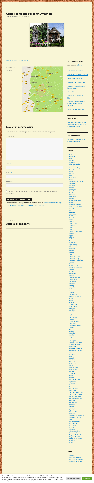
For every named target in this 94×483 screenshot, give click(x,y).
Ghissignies (72, 273)
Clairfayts (71, 218)
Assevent (71, 160)
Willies (71, 442)
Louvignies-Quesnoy (75, 325)
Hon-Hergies (73, 295)
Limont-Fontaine (74, 321)
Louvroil (71, 327)
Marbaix (71, 331)
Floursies (71, 262)
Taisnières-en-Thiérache (76, 416)
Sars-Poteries (73, 402)
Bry (70, 210)
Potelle (71, 366)
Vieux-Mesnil (73, 423)
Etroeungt (72, 248)
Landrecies (72, 308)
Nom (8, 164)
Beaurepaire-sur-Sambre (76, 181)
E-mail (9, 173)
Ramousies (72, 377)
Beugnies (71, 198)
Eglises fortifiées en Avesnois (76, 82)
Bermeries (72, 191)
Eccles (71, 235)
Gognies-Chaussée (74, 277)
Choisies (71, 216)
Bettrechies (72, 197)
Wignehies (72, 440)
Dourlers (71, 233)
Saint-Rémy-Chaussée (75, 394)
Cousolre (71, 222)
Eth (70, 246)
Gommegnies (73, 279)
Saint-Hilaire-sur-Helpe (76, 392)
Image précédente (11, 60)
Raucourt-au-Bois (74, 379)
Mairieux (71, 329)
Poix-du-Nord (73, 362)
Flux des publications (75, 457)
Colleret (71, 220)
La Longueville (73, 306)
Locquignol (72, 323)
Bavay (70, 175)
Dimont (71, 229)
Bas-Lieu (71, 174)
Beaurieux (72, 183)
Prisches (71, 371)
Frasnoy (71, 271)
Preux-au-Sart (73, 369)
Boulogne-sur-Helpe (75, 200)
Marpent (71, 337)
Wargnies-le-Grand (75, 435)
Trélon (71, 419)
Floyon (71, 264)
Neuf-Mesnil (72, 346)
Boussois (71, 208)
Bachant (71, 170)
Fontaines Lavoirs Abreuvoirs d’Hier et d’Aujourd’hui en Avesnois (76, 103)
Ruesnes (71, 387)
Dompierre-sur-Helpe (75, 231)
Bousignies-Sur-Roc (75, 204)
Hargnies (71, 285)
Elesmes (71, 241)
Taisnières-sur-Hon (75, 417)
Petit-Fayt (72, 360)
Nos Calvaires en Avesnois (75, 71)
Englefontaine (73, 243)
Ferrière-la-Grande (74, 256)
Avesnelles (72, 166)
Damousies (72, 225)
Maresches (72, 333)
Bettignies (72, 195)
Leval (70, 316)
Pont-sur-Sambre (74, 364)
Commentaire (12, 136)
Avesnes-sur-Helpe (75, 168)
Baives (71, 172)
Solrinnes (72, 414)
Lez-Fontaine (73, 318)
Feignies (71, 250)
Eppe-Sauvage (73, 245)
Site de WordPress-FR (75, 461)
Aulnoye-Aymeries (74, 164)
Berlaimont (72, 189)
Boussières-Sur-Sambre (76, 206)
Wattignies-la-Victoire (75, 439)
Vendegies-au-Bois (74, 421)
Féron (70, 254)
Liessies (71, 319)
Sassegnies (72, 404)
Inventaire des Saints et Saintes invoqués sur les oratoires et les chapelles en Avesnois (76, 124)
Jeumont (71, 300)
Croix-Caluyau (73, 223)
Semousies (72, 408)
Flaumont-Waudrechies (76, 260)
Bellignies (72, 185)
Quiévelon (72, 373)
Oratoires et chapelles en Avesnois (29, 13)
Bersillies (71, 193)
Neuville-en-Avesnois (75, 348)
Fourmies (72, 270)
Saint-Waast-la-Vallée (75, 398)
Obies (70, 352)
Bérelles (71, 187)
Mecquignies (72, 341)
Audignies (72, 162)
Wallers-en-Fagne (74, 433)
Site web (9, 182)
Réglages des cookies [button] (73, 478)
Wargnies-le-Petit (74, 437)
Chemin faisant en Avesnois (75, 92)
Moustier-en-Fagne (75, 344)
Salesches (72, 400)
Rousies (71, 385)
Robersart (72, 383)
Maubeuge (72, 339)
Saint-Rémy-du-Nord (75, 396)
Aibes (70, 154)
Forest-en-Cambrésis (75, 268)
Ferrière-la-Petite (74, 258)
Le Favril (71, 312)
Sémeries (71, 406)
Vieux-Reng (72, 425)
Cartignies (72, 212)
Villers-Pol (72, 429)
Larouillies (72, 310)
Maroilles (71, 335)
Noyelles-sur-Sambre (75, 350)
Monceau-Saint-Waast (75, 343)
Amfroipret (72, 156)
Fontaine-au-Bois (74, 266)
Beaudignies (72, 177)
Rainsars (71, 375)
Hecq (70, 291)
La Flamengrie (73, 304)
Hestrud (71, 293)
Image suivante (24, 60)
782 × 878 (9, 70)
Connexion (72, 456)
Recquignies (72, 381)
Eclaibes (71, 237)
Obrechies (72, 354)
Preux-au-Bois (73, 367)
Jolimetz (71, 302)
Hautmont (72, 289)
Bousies (71, 202)
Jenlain (71, 298)
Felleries (71, 252)
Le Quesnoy (72, 314)
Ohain (70, 356)
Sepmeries (72, 410)
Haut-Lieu (72, 287)
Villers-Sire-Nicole (74, 431)
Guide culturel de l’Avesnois (75, 109)
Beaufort (71, 179)
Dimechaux (72, 227)
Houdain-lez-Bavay (75, 296)
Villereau (71, 427)
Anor (70, 158)
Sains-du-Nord (73, 389)
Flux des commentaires (76, 459)
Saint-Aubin (72, 391)
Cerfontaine (72, 214)
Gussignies (72, 283)
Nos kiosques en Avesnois (75, 78)
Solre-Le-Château (74, 412)
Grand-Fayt (72, 281)
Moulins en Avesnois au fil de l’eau (77, 74)
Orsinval (71, 358)
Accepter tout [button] (87, 478)
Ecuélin (71, 239)
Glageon (71, 275)
